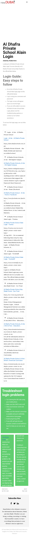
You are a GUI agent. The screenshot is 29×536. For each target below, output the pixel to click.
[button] (14, 133)
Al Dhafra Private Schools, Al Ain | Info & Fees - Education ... (14, 325)
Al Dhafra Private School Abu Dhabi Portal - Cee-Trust (13, 290)
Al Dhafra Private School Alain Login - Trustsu (13, 224)
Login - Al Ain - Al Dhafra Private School (14, 139)
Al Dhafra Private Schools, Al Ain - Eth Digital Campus (14, 164)
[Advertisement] (14, 19)
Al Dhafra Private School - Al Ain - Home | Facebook (14, 194)
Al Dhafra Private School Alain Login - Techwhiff (13, 258)
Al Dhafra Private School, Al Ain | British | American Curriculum (14, 360)
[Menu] (27, 2)
